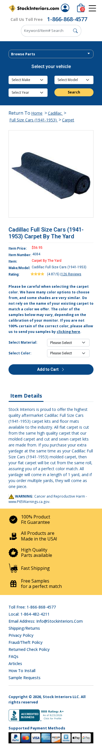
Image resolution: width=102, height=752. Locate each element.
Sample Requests (24, 677)
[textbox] (51, 54)
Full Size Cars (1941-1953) (33, 120)
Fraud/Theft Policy (25, 642)
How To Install (21, 670)
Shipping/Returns (24, 628)
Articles (15, 663)
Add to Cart (48, 369)
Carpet (68, 120)
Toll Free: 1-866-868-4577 (32, 607)
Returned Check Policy (29, 649)
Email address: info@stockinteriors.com (45, 621)
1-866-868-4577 (67, 19)
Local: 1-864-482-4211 (29, 614)
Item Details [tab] (26, 395)
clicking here (68, 331)
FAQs (13, 656)
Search (74, 92)
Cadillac (55, 113)
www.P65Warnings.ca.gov (28, 501)
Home (36, 113)
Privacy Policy (20, 635)
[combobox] (51, 54)
